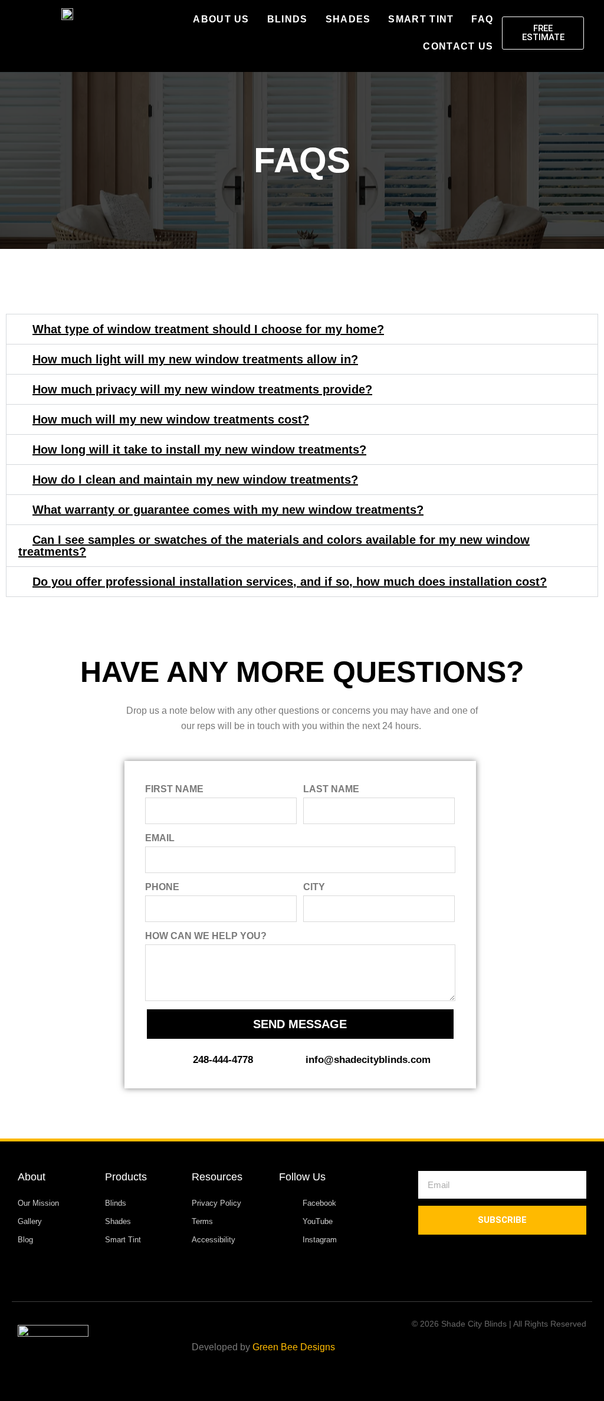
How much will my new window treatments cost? (170, 419)
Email (160, 838)
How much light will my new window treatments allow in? (195, 359)
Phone (162, 887)
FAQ (482, 19)
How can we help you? (206, 936)
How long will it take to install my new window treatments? (199, 449)
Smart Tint (421, 19)
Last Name (331, 789)
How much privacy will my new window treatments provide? (202, 389)
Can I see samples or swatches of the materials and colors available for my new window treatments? (274, 545)
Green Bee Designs (293, 1347)
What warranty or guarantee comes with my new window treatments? (228, 509)
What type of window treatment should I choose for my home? (208, 329)
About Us (221, 19)
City (314, 887)
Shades (348, 19)
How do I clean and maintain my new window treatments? (195, 479)
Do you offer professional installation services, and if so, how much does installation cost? (289, 581)
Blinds (287, 19)
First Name (174, 789)
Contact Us (458, 46)
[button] (302, 329)
